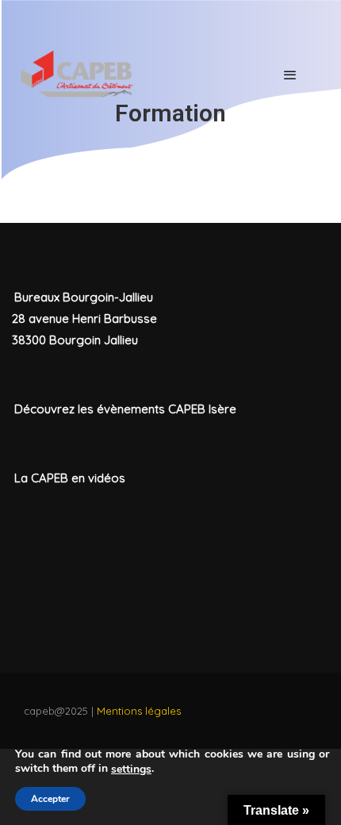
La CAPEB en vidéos (69, 477)
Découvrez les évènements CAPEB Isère (125, 408)
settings (131, 769)
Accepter (50, 798)
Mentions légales (139, 710)
